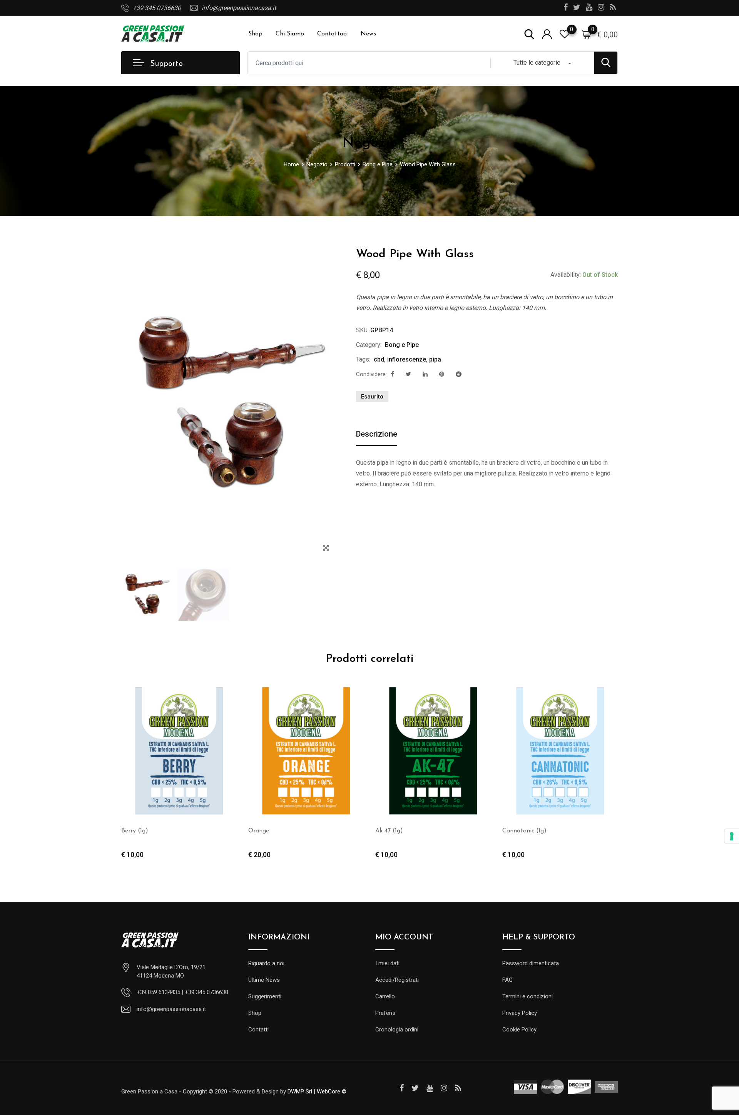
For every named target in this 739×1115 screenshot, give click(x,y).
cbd (379, 359)
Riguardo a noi (266, 963)
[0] (586, 33)
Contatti (258, 1029)
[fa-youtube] (429, 1088)
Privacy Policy (519, 1013)
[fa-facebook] (392, 374)
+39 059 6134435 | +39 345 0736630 (182, 992)
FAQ (507, 979)
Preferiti (385, 1013)
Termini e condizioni (527, 996)
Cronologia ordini (396, 1029)
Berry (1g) (134, 831)
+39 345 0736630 (157, 8)
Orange (258, 831)
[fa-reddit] (458, 374)
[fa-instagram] (444, 1088)
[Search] (529, 33)
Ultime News (264, 979)
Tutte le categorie (536, 62)
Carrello (385, 996)
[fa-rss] (458, 1088)
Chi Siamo (290, 34)
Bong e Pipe (402, 344)
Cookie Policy (519, 1029)
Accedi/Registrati (397, 979)
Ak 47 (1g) (389, 831)
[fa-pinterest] (441, 374)
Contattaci (332, 34)
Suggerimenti (264, 996)
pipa (435, 359)
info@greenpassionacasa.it (239, 8)
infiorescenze (406, 359)
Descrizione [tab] (376, 434)
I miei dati (387, 963)
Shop (255, 34)
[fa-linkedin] (425, 374)
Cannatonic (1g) (524, 831)
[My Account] (547, 33)
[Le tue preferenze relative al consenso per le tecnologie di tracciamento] (731, 836)
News (368, 34)
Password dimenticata (530, 963)
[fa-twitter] (408, 374)
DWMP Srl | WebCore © (317, 1091)
